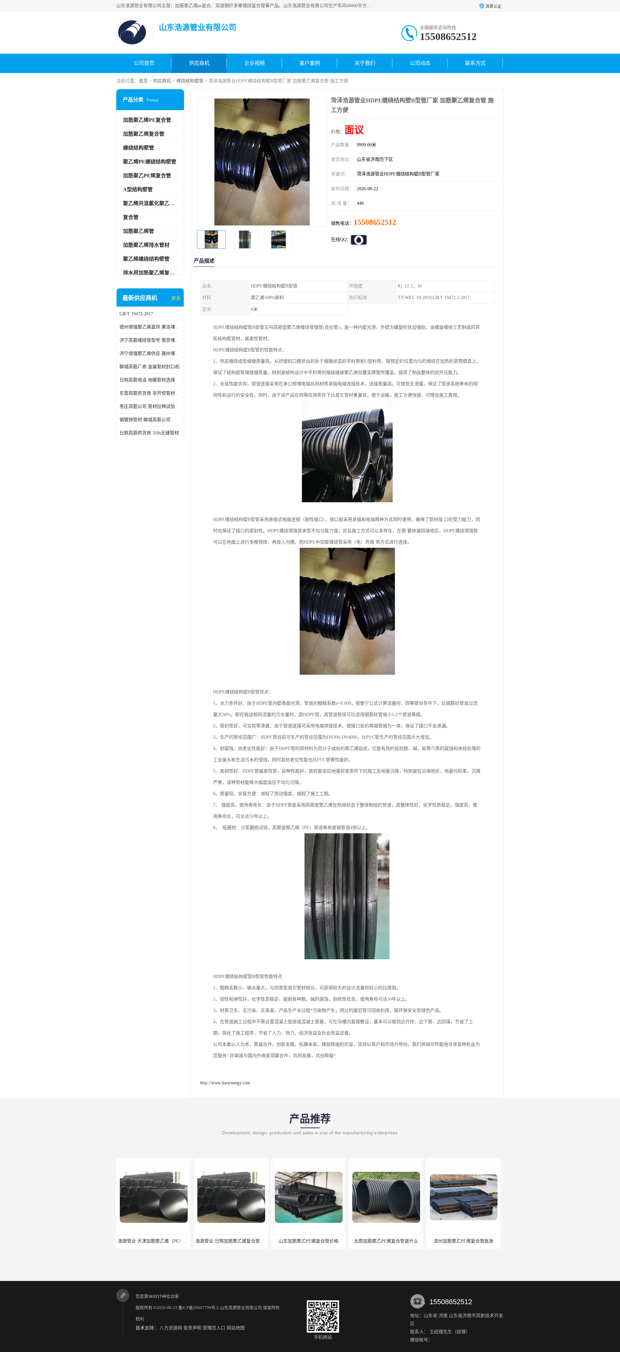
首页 (143, 80)
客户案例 (309, 63)
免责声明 (192, 1328)
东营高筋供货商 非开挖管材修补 (150, 393)
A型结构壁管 (138, 189)
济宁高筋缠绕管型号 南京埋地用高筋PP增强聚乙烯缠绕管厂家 (150, 340)
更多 (176, 298)
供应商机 (199, 63)
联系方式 (475, 63)
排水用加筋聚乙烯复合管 (151, 273)
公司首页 (144, 63)
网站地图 (236, 1328)
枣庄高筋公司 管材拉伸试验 (147, 406)
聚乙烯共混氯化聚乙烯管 (151, 203)
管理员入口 (214, 1328)
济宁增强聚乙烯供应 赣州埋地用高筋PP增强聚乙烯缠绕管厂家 (150, 353)
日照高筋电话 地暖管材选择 (147, 380)
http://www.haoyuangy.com (225, 1082)
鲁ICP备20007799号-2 (198, 1307)
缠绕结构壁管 (189, 80)
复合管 (131, 217)
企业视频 (254, 63)
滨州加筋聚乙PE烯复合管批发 (386, 1241)
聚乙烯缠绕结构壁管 (146, 259)
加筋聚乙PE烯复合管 (147, 175)
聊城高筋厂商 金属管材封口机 (149, 366)
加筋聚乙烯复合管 (143, 134)
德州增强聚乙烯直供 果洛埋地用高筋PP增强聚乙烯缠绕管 (150, 327)
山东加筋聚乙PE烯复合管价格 (231, 1241)
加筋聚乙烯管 (138, 231)
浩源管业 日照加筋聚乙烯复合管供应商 (157, 1241)
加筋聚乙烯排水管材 (146, 245)
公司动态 (420, 63)
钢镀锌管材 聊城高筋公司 (144, 419)
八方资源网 (171, 1328)
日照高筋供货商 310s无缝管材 (149, 433)
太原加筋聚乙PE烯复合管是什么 (308, 1241)
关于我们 (365, 63)
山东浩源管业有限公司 (241, 1307)
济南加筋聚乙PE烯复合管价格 (463, 1241)
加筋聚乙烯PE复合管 (147, 120)
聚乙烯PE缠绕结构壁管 (149, 161)
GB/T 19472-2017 (136, 313)
